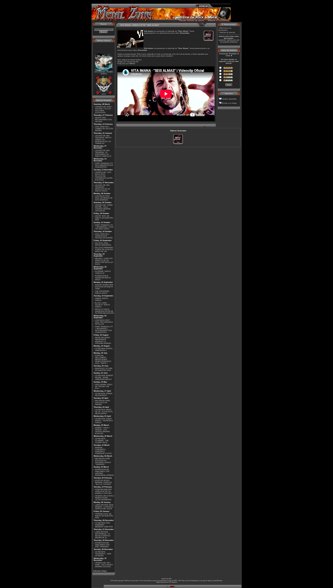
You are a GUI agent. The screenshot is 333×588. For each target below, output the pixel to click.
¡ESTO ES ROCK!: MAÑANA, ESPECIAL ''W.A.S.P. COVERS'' (103, 482)
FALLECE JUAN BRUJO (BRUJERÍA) (103, 244)
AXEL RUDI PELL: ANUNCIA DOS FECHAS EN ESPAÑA (104, 236)
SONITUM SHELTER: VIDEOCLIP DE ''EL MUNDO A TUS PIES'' (103, 491)
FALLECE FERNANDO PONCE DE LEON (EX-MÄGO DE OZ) (104, 249)
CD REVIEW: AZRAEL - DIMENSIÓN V (104, 349)
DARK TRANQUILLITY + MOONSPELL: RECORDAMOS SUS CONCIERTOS (104, 329)
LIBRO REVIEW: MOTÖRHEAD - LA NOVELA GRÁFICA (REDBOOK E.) (102, 535)
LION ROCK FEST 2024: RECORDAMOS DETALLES (104, 322)
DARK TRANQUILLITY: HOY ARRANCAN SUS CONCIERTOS (104, 165)
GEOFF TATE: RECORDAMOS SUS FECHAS (103, 119)
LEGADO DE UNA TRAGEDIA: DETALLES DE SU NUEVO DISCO (102, 188)
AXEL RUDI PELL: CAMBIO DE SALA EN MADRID (104, 128)
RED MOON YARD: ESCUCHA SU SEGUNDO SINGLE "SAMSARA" (103, 461)
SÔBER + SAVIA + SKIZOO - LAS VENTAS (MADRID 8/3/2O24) (102, 430)
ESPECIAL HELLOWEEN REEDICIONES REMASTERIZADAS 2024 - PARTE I (103, 359)
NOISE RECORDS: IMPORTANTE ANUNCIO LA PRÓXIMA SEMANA (103, 340)
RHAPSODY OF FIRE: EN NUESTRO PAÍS (104, 369)
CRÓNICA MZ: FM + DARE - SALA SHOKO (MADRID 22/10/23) (104, 565)
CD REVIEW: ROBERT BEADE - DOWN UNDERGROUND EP (104, 377)
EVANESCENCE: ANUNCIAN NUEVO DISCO (103, 278)
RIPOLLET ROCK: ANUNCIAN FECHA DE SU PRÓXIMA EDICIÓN (104, 311)
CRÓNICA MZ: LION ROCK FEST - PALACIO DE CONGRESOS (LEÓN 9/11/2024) (103, 176)
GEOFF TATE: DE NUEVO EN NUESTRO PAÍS (104, 218)
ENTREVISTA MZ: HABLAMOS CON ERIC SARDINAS (102, 545)
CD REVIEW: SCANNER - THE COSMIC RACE (102, 440)
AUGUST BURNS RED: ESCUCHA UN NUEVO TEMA (104, 287)
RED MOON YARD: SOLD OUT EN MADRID (102, 402)
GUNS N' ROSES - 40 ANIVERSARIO (103, 93)
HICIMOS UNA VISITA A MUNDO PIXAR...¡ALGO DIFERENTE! (104, 498)
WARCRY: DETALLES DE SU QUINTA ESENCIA (229, 41)
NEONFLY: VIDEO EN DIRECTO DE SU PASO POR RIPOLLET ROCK (104, 261)
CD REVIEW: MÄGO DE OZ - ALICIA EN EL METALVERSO (104, 411)
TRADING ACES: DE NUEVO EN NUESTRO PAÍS (104, 516)
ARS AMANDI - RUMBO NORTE (103, 69)
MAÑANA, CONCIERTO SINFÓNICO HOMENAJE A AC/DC (103, 450)
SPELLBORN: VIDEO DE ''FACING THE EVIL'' (103, 386)
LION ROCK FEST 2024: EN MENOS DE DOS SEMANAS (104, 198)
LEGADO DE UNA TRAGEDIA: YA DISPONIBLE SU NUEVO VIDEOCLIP (103, 153)
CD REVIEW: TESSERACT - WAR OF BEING (103, 554)
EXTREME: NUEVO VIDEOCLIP (103, 272)
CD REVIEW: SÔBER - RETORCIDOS (104, 394)
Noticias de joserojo (227, 32)
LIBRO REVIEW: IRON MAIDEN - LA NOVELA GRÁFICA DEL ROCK (104, 507)
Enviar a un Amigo (229, 103)
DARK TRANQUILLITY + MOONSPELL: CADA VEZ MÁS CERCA (104, 227)
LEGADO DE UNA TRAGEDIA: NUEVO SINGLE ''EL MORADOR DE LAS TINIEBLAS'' (103, 139)
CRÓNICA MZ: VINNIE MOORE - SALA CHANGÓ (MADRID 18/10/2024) (104, 208)
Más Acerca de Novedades (224, 29)
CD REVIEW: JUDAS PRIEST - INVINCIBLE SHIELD (104, 420)
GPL (175, 580)
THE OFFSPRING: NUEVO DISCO (102, 292)
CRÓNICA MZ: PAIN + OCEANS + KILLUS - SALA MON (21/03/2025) (103, 109)
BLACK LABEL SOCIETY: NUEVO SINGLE (102, 305)
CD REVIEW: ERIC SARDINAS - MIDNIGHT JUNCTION (104, 525)
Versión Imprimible (229, 99)
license (219, 580)
